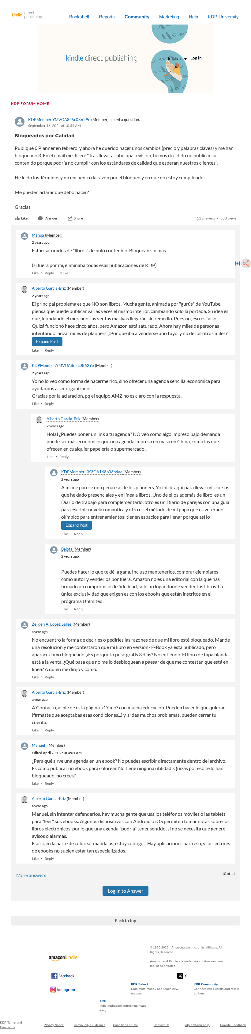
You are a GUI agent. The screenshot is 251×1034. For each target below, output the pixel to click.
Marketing (169, 16)
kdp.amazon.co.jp (197, 1025)
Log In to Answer (125, 891)
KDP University (223, 16)
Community (137, 16)
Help (193, 16)
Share (78, 218)
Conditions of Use (125, 1025)
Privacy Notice (54, 1025)
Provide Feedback (233, 1025)
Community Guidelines (89, 1025)
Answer (51, 218)
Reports (107, 16)
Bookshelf (79, 16)
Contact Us (161, 1025)
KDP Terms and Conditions (11, 1025)
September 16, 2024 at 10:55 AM (54, 125)
